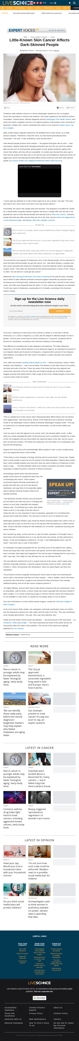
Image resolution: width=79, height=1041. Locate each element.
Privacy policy (36, 1013)
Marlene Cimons (28, 50)
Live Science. (19, 628)
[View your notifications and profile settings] (70, 3)
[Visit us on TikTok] (41, 3)
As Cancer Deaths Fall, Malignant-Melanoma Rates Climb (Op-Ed (35, 161)
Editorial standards (14, 1023)
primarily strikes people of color (34, 363)
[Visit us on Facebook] (24, 3)
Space (58, 8)
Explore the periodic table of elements (39, 965)
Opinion (56, 50)
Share (8, 107)
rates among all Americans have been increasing (31, 277)
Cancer (53, 37)
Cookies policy (61, 1013)
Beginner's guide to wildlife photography (56, 955)
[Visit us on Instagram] (31, 3)
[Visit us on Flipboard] (37, 3)
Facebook (7, 623)
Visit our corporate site (43, 991)
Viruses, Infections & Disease (39, 37)
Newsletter (72, 107)
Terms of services (31, 316)
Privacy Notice (63, 316)
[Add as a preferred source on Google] (39, 998)
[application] (39, 181)
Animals (9, 8)
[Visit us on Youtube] (34, 3)
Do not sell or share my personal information (64, 1025)
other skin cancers (59, 214)
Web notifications (37, 1019)
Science (38, 8)
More (65, 8)
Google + (24, 623)
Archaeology (19, 8)
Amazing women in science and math (39, 959)
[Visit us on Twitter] (28, 3)
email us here (65, 504)
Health (30, 8)
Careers (57, 1019)
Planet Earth (48, 8)
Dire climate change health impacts (24, 13)
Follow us (61, 107)
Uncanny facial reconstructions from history (39, 972)
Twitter (14, 623)
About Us (58, 1008)
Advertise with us (13, 1019)
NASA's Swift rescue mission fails (52, 13)
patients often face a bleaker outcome (40, 220)
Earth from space (22, 953)
